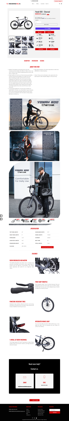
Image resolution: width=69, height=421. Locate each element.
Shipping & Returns (41, 410)
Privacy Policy (40, 409)
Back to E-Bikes (35, 400)
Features (42, 61)
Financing (28, 412)
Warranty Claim (40, 413)
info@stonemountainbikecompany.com (18, 411)
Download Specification (47, 247)
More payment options (47, 30)
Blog (27, 413)
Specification (35, 61)
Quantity (36, 20)
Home (27, 409)
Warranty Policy (40, 414)
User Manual (52, 49)
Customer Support (58, 1)
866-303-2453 (35, 0)
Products (28, 410)
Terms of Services (41, 412)
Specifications (41, 49)
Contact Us (28, 414)
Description (27, 61)
